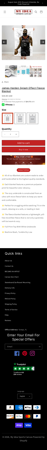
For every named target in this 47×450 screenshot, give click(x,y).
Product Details (23, 170)
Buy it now (23, 149)
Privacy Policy (10, 293)
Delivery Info (10, 288)
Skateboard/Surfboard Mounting (17, 282)
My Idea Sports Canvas (21, 437)
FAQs (7, 315)
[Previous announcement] (4, 3)
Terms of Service (11, 309)
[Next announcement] (42, 3)
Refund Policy (10, 299)
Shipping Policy (11, 304)
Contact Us (9, 266)
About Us (8, 261)
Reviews (8, 320)
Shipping (4, 99)
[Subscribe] (39, 346)
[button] (4, 12)
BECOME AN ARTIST (12, 271)
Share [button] (6, 82)
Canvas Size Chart (12, 277)
